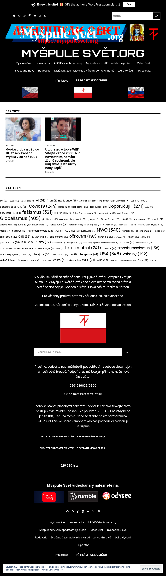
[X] (40, 15)
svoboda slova (144, 242)
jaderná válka (8, 224)
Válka (60, 260)
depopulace (98, 206)
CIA (23, 206)
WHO (102, 260)
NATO (70, 230)
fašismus (37, 212)
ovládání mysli (40, 236)
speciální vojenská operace (105, 242)
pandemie (105, 236)
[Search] (156, 15)
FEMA (67, 213)
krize (88, 224)
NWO (108, 229)
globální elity (50, 219)
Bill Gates (122, 200)
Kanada (24, 224)
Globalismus (20, 218)
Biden (109, 200)
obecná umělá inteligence (150, 230)
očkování (83, 236)
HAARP (127, 219)
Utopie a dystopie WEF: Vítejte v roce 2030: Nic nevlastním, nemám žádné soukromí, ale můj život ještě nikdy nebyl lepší (62, 159)
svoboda (127, 242)
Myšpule (10, 160)
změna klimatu (128, 260)
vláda (36, 260)
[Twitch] (45, 15)
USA (110, 253)
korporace (76, 224)
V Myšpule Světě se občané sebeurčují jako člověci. (70, 277)
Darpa (64, 206)
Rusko (43, 242)
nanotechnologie (40, 230)
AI (40, 200)
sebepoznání (74, 242)
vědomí (75, 260)
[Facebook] (14, 15)
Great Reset (110, 219)
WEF (88, 259)
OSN (24, 236)
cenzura (8, 206)
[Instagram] (19, 15)
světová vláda (8, 248)
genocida (90, 213)
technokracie (27, 248)
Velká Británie (10, 260)
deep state (79, 206)
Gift (129, 4)
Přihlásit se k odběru (91, 80)
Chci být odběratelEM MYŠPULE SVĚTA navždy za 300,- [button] (72, 436)
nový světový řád (86, 230)
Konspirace (59, 224)
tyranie (17, 255)
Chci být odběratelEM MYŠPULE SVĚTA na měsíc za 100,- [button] (73, 448)
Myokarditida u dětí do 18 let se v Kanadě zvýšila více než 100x (22, 153)
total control (83, 247)
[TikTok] (24, 15)
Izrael (157, 219)
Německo (128, 230)
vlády (47, 260)
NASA (59, 231)
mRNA (144, 224)
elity (5, 213)
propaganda (10, 242)
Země (113, 260)
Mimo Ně (41, 282)
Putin (27, 242)
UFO (27, 254)
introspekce (142, 219)
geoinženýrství (125, 213)
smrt (87, 242)
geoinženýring (107, 213)
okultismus (8, 236)
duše (149, 207)
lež (97, 224)
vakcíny (135, 253)
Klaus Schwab (40, 225)
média (5, 230)
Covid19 (43, 206)
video (25, 260)
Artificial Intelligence (90, 200)
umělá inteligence (84, 254)
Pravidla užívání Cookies (52, 569)
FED (58, 213)
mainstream (110, 225)
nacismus (19, 230)
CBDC (135, 201)
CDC (145, 201)
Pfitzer (133, 236)
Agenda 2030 (28, 201)
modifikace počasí (127, 225)
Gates (78, 213)
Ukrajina (42, 254)
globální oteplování (72, 219)
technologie (46, 248)
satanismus (59, 242)
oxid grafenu (59, 236)
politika (145, 237)
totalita (109, 248)
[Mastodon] (30, 15)
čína (153, 260)
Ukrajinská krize (60, 255)
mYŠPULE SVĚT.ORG (83, 53)
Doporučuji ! (126, 205)
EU (16, 213)
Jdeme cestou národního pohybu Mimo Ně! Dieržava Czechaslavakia (83, 305)
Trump (5, 254)
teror (60, 248)
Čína (143, 260)
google (94, 219)
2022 (14, 200)
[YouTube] (35, 15)
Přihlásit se (61, 80)
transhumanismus (139, 247)
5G (4, 200)
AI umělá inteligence (62, 200)
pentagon (119, 237)
